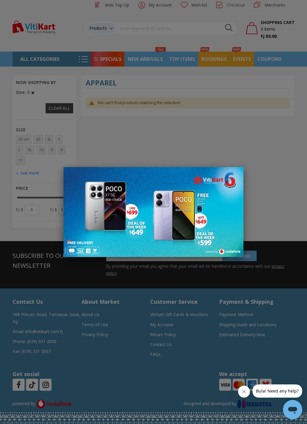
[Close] (235, 174)
